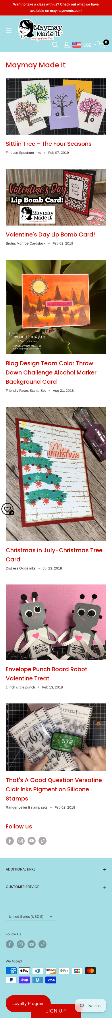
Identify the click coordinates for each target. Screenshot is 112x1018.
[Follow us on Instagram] (21, 841)
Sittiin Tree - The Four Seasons (49, 144)
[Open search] (55, 45)
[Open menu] (8, 30)
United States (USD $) (26, 917)
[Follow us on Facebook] (10, 841)
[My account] (66, 45)
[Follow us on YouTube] (32, 841)
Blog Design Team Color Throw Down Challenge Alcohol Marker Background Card (51, 372)
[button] (56, 1011)
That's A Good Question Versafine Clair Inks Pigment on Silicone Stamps (54, 789)
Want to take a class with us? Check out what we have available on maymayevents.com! (56, 7)
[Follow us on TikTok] (42, 841)
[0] (101, 44)
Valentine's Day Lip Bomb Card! (50, 234)
